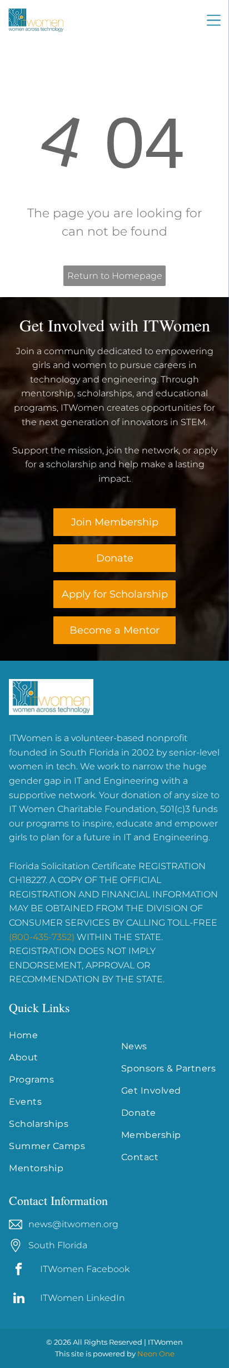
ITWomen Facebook (85, 1269)
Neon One (156, 1353)
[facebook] (18, 1270)
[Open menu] (214, 20)
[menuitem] (58, 1035)
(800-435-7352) (41, 937)
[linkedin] (18, 1299)
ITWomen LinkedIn (82, 1298)
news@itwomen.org (73, 1224)
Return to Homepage (114, 275)
